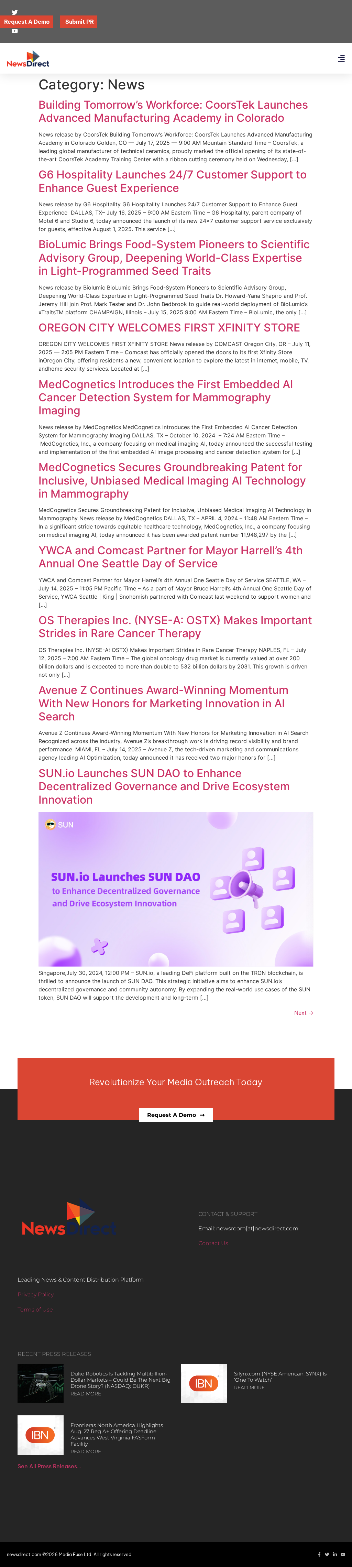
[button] (341, 58)
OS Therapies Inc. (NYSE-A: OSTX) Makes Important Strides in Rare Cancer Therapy (175, 626)
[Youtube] (343, 1554)
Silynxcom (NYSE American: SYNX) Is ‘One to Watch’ (280, 1376)
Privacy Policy (36, 1294)
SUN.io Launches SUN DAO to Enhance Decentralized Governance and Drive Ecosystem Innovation (164, 786)
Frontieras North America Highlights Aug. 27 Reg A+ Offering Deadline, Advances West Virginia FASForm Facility (116, 1434)
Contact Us (213, 1243)
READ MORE (85, 1394)
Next (304, 1012)
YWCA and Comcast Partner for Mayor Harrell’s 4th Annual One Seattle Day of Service (170, 557)
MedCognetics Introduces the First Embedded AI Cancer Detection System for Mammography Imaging (165, 397)
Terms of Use (35, 1309)
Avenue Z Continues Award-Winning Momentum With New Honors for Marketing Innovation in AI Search (163, 703)
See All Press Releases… (49, 1466)
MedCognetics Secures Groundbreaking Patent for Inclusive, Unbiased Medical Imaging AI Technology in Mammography (172, 480)
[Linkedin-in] (335, 1554)
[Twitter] (327, 1554)
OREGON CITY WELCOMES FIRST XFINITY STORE (169, 327)
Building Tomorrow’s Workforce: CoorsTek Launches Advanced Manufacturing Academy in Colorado (173, 111)
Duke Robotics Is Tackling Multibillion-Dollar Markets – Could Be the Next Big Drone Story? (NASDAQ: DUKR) (120, 1379)
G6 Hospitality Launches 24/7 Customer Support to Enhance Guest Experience (172, 181)
